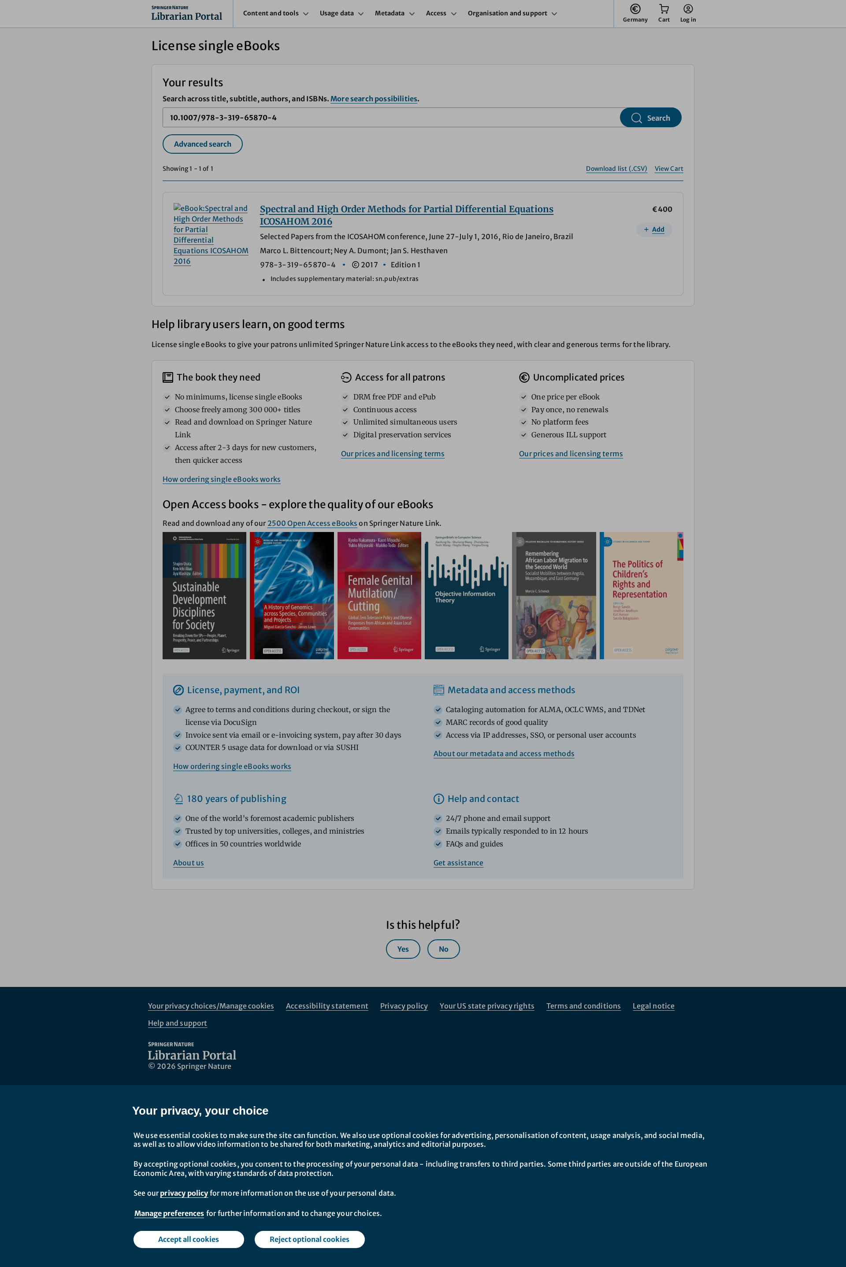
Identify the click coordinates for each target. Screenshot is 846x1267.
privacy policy (184, 1193)
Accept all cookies (188, 1239)
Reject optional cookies (309, 1239)
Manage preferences (169, 1213)
